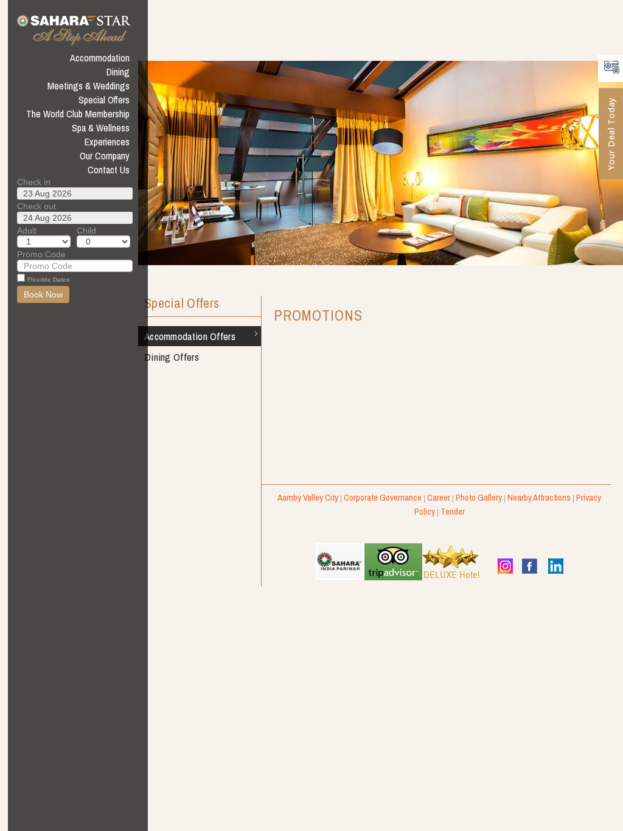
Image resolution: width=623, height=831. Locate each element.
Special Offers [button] (104, 99)
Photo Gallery (479, 497)
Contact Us (109, 169)
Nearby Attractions (539, 497)
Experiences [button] (107, 141)
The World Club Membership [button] (78, 113)
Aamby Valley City (307, 497)
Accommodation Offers (189, 336)
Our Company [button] (105, 155)
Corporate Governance (383, 497)
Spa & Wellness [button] (101, 127)
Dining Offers (171, 357)
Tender (452, 511)
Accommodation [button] (100, 57)
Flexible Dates (48, 279)
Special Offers (181, 304)
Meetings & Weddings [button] (88, 85)
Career (438, 497)
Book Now (43, 294)
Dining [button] (118, 71)
